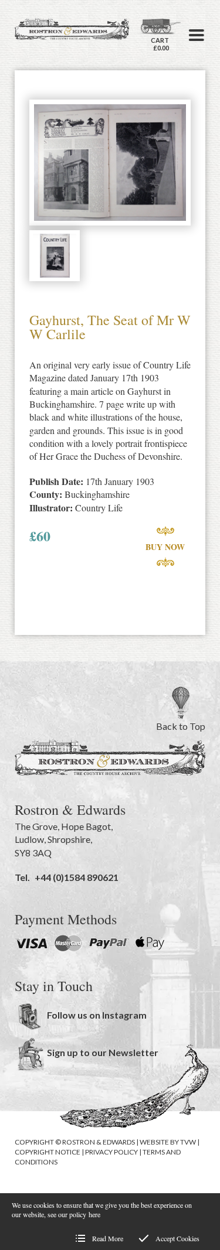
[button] (196, 35)
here (94, 1214)
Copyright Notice (47, 1151)
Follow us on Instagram (97, 1014)
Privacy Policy (111, 1151)
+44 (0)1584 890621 (77, 877)
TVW (188, 1142)
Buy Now (165, 547)
